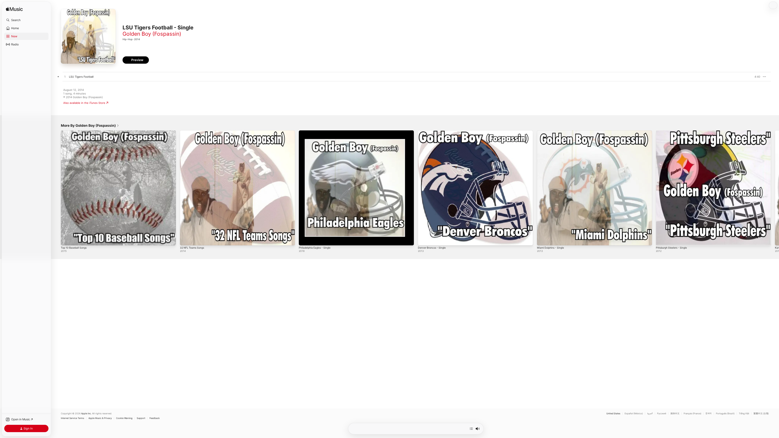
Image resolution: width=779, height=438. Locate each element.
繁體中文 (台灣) (761, 413)
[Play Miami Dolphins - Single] (542, 240)
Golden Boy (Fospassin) (152, 34)
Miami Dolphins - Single (552, 132)
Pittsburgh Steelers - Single (673, 132)
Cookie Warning (124, 418)
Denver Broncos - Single (433, 132)
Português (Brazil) (725, 413)
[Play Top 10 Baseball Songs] (66, 240)
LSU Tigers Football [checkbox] (81, 76)
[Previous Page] (57, 187)
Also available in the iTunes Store (84, 102)
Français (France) (692, 413)
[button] (26, 20)
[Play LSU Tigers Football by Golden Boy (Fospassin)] (65, 77)
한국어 (709, 413)
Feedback (155, 418)
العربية (650, 413)
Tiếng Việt (744, 413)
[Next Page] (775, 187)
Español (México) (634, 413)
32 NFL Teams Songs (193, 132)
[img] (14, 9)
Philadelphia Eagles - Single (316, 132)
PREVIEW (755, 76)
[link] (90, 125)
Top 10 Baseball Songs (75, 132)
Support (141, 418)
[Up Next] (471, 429)
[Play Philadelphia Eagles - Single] (304, 240)
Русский (661, 413)
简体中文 (674, 413)
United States (613, 413)
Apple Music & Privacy (100, 418)
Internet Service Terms (72, 418)
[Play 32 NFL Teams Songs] (185, 240)
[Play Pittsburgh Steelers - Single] (661, 240)
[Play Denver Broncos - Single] (423, 240)
